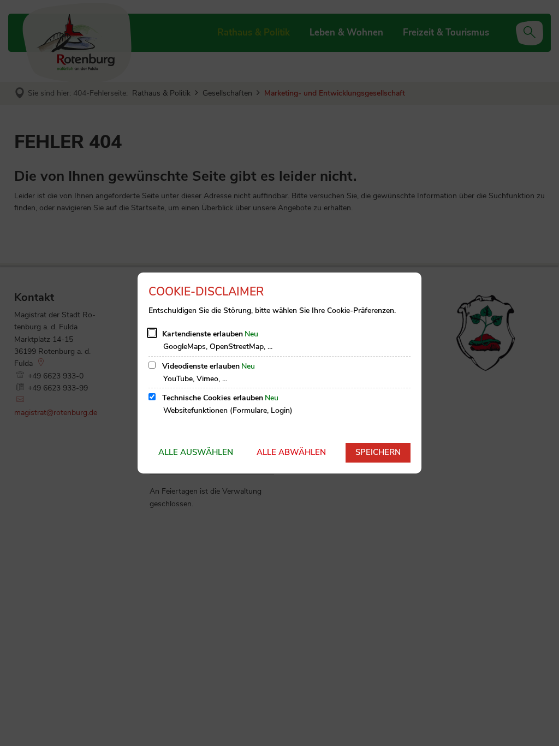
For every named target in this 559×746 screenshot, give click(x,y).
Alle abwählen (291, 452)
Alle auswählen (195, 452)
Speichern (378, 452)
